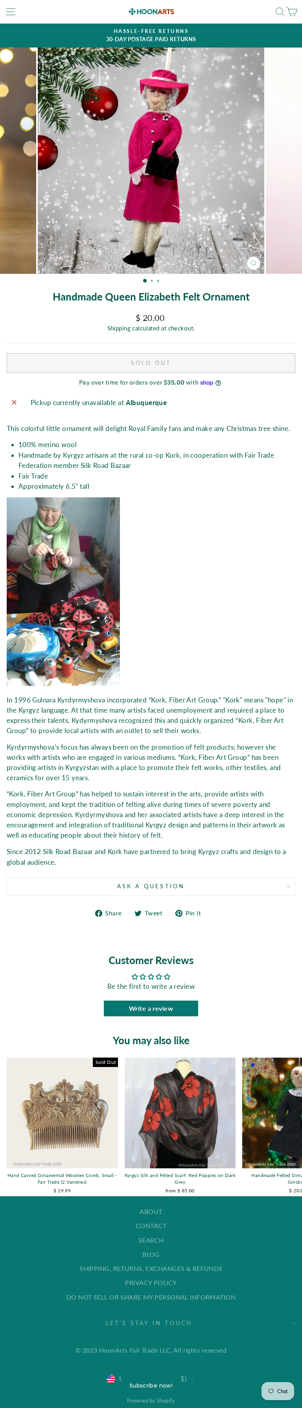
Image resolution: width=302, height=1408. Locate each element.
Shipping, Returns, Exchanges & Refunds (151, 1268)
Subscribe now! (151, 1386)
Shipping (119, 328)
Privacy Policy (151, 1282)
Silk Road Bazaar (106, 465)
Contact (151, 1225)
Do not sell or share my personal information (151, 1297)
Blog (151, 1254)
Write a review (151, 1008)
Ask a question (151, 886)
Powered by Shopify (151, 1400)
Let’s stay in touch (149, 1323)
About (151, 1211)
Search (151, 1240)
